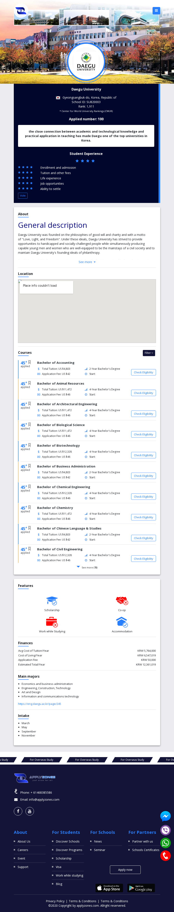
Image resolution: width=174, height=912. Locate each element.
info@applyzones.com (44, 799)
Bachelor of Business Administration (66, 466)
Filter (148, 353)
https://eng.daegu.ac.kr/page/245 (39, 704)
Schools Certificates (145, 850)
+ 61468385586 (41, 792)
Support (23, 867)
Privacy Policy (55, 901)
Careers (23, 850)
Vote (23, 195)
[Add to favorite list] (29, 362)
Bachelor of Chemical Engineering (63, 487)
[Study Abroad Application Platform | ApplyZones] (21, 10)
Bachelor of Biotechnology (58, 445)
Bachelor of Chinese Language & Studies (69, 528)
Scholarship (64, 858)
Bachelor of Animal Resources (60, 383)
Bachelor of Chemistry (55, 508)
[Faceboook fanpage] (18, 811)
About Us (24, 841)
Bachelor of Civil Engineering (60, 549)
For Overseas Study (41, 760)
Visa (58, 867)
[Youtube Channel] (29, 811)
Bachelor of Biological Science (61, 425)
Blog (59, 884)
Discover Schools (68, 841)
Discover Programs (69, 850)
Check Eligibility (143, 372)
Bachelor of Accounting (55, 362)
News (98, 841)
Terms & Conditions (82, 901)
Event (21, 858)
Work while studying (69, 875)
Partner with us (142, 841)
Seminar (99, 850)
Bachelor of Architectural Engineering (67, 404)
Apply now (125, 870)
